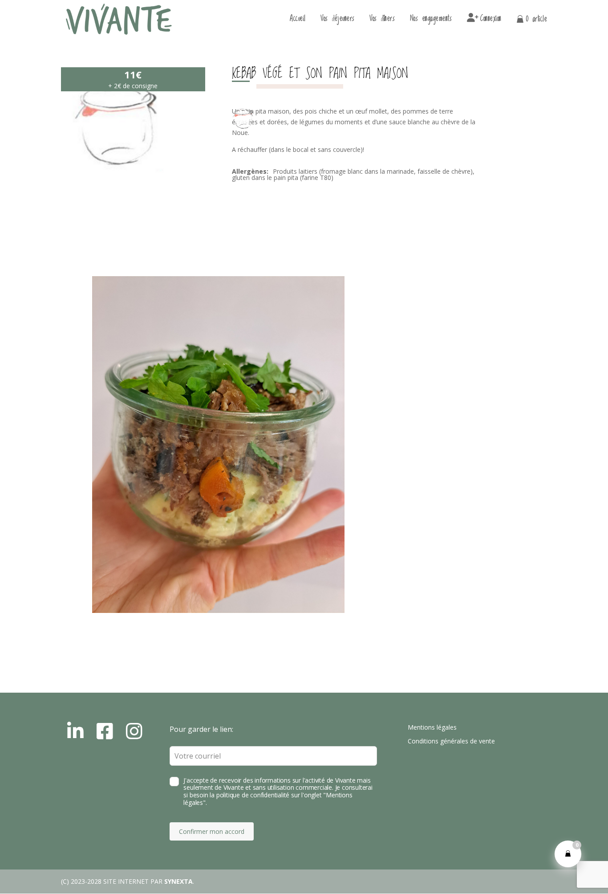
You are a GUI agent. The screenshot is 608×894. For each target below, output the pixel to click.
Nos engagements (431, 20)
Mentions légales (432, 727)
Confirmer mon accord (211, 831)
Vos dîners (382, 20)
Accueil (298, 20)
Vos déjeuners (337, 20)
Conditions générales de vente (451, 741)
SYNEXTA (178, 881)
